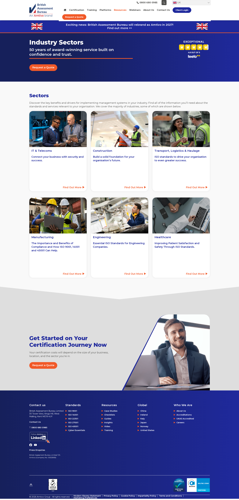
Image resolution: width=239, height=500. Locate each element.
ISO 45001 (73, 426)
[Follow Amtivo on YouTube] (36, 445)
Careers (180, 422)
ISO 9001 (72, 411)
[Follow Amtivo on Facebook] (31, 445)
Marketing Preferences (85, 498)
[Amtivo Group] (37, 485)
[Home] (65, 10)
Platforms (105, 10)
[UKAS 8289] (53, 485)
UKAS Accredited (185, 418)
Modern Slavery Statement (87, 496)
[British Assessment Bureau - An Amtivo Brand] (42, 10)
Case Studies (110, 411)
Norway (144, 426)
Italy (142, 418)
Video (107, 426)
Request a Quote (74, 17)
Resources (120, 10)
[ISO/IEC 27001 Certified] (198, 485)
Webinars (135, 10)
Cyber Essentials (76, 430)
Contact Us (35, 422)
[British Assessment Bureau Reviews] (193, 49)
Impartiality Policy (147, 496)
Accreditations (184, 415)
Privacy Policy (111, 496)
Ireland (144, 415)
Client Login (182, 10)
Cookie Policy (128, 496)
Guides (107, 418)
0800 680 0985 (148, 3)
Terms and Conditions (170, 496)
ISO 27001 (73, 422)
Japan (143, 422)
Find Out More (72, 187)
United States (147, 430)
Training (92, 10)
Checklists (109, 415)
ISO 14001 (73, 415)
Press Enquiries (37, 450)
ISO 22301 (73, 418)
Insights (108, 422)
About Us (181, 411)
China (143, 411)
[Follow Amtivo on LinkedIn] (47, 437)
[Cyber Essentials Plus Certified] (179, 485)
